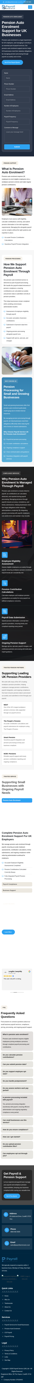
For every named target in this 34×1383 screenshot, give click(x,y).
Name (6, 73)
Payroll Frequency (10, 116)
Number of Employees (11, 106)
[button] (12, 17)
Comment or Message (11, 127)
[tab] (17, 800)
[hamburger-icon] (30, 7)
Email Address (9, 95)
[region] (17, 1365)
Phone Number (9, 84)
